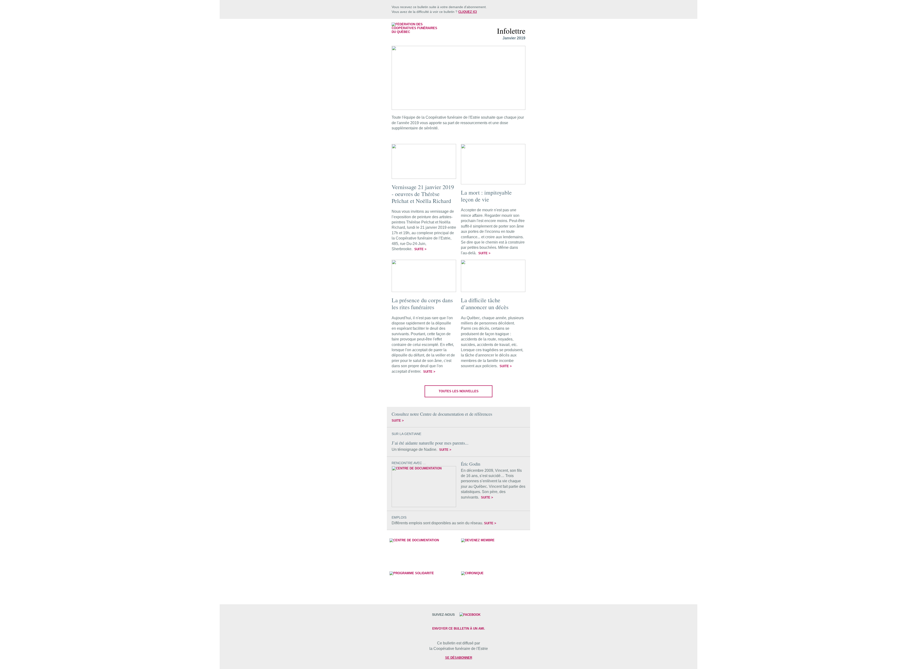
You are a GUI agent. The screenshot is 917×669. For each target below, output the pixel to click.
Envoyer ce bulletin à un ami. (458, 628)
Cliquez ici (467, 12)
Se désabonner (458, 657)
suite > (420, 249)
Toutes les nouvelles (459, 391)
